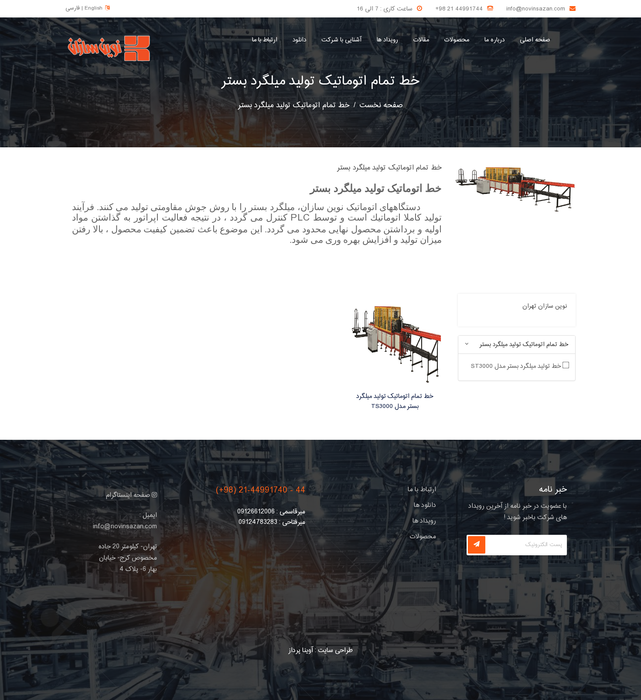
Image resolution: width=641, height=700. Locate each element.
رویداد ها (387, 40)
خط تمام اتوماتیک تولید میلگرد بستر (320, 81)
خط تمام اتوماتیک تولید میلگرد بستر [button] (524, 344)
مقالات (421, 40)
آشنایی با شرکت (341, 40)
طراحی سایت (335, 650)
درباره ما (494, 40)
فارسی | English (83, 8)
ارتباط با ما (264, 40)
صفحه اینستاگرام (129, 495)
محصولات (456, 40)
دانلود (299, 40)
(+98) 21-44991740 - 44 (260, 490)
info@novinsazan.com (535, 9)
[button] (466, 344)
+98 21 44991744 (459, 9)
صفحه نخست (381, 105)
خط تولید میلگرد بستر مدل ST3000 (517, 366)
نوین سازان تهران (544, 306)
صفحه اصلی (535, 40)
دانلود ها (425, 505)
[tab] (516, 344)
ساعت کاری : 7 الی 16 (385, 9)
